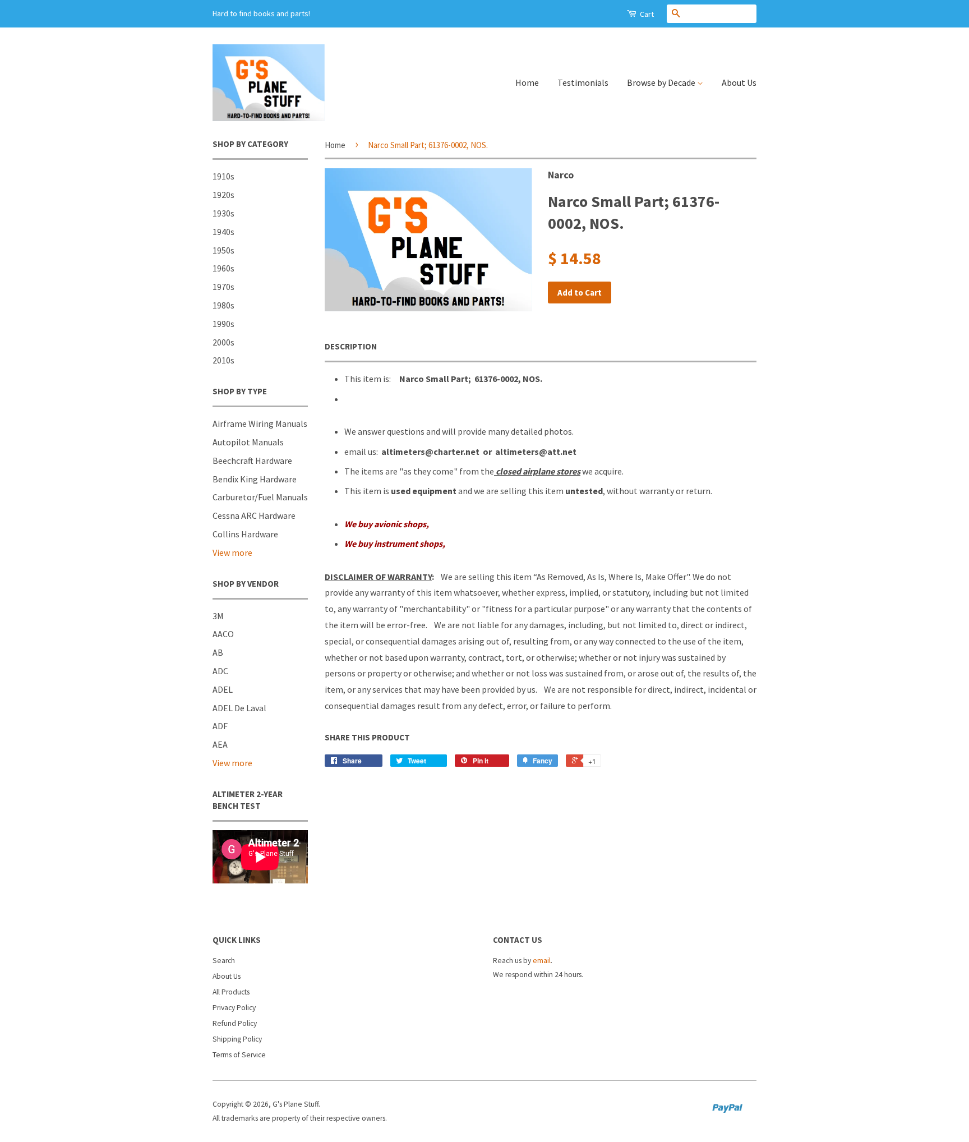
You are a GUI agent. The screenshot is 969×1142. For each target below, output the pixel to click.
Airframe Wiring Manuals (260, 423)
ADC (220, 670)
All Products (231, 992)
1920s (223, 194)
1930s (223, 213)
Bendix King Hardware (255, 479)
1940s (223, 231)
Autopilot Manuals (248, 442)
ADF (220, 725)
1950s (223, 250)
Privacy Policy (234, 1007)
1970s (223, 286)
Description (351, 346)
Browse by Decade (662, 82)
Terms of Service (239, 1055)
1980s (223, 305)
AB (218, 652)
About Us (739, 82)
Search (224, 960)
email (542, 960)
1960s (223, 268)
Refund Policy (235, 1023)
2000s (223, 342)
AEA (220, 744)
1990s (223, 323)
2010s (223, 360)
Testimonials (582, 82)
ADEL (223, 689)
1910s (223, 176)
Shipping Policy (237, 1039)
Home (527, 82)
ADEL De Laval (239, 707)
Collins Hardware (245, 534)
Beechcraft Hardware (252, 460)
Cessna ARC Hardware (254, 515)
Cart (646, 14)
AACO (223, 633)
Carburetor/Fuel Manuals (260, 497)
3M (218, 615)
